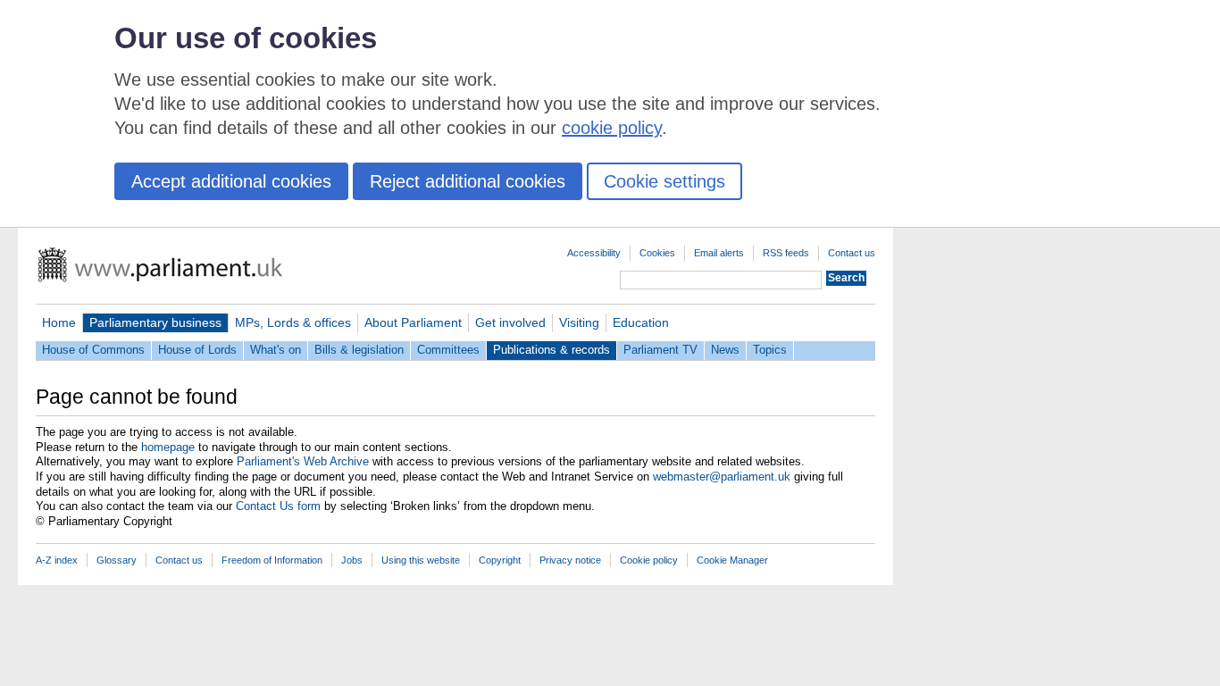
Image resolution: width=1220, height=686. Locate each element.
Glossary (116, 560)
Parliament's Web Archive (303, 461)
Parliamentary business (155, 322)
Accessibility (594, 252)
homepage (168, 447)
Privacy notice (570, 560)
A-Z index (57, 560)
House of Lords (197, 349)
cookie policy (612, 128)
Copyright (500, 560)
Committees (448, 349)
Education (641, 322)
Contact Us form (278, 506)
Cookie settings (664, 181)
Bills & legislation (359, 349)
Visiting (579, 322)
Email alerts (719, 252)
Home (59, 322)
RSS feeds (786, 252)
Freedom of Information (271, 560)
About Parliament (413, 322)
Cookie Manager (732, 560)
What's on (275, 349)
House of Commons (93, 349)
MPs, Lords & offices (293, 322)
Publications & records (551, 349)
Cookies (657, 252)
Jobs (352, 560)
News (725, 349)
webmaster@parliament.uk (721, 476)
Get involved (510, 322)
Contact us (851, 252)
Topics (770, 349)
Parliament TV (660, 349)
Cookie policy (649, 560)
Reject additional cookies (467, 181)
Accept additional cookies (231, 181)
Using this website (420, 560)
